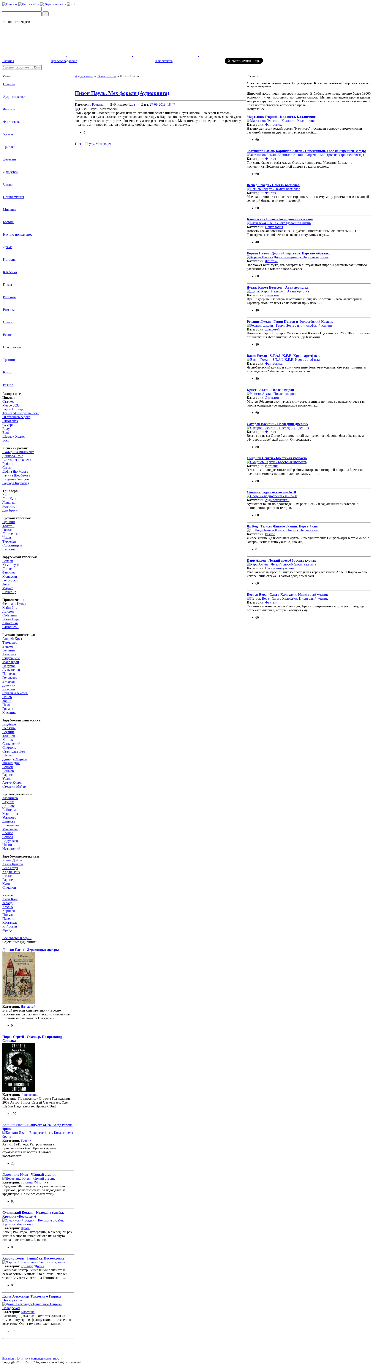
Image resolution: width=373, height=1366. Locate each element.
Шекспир (9, 592)
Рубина (7, 463)
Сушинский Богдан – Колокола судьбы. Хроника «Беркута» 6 (33, 1214)
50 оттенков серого (16, 417)
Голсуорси (10, 580)
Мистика (9, 209)
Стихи (8, 322)
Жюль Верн (11, 619)
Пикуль (7, 914)
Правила (8, 1358)
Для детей (10, 172)
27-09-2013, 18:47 (162, 104)
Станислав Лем (13, 751)
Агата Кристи (12, 864)
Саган (6, 467)
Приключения (13, 197)
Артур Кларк (12, 782)
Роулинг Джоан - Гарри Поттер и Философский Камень (290, 321)
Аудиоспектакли (15, 96)
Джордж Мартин (14, 759)
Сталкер (8, 401)
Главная (8, 61)
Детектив (10, 159)
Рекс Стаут (10, 868)
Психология (12, 347)
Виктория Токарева (16, 460)
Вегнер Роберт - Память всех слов (273, 185)
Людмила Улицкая (15, 479)
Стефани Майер (14, 786)
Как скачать (163, 61)
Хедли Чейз (11, 872)
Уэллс (6, 778)
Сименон (9, 887)
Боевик (8, 222)
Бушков (8, 646)
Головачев (9, 677)
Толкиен (8, 736)
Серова (7, 837)
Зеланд (7, 903)
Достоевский (12, 533)
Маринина (10, 813)
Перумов (9, 666)
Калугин (8, 689)
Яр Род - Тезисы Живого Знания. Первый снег (283, 526)
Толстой (8, 526)
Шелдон (8, 876)
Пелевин (8, 918)
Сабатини (9, 615)
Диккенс (8, 568)
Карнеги (8, 911)
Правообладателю (64, 61)
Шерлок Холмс (13, 436)
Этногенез (10, 421)
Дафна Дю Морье (15, 471)
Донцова (8, 806)
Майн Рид (9, 607)
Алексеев (9, 654)
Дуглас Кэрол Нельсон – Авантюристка (277, 287)
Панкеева (9, 673)
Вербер (7, 767)
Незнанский (11, 848)
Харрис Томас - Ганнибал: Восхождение (33, 1258)
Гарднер (8, 880)
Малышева (10, 829)
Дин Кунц (9, 498)
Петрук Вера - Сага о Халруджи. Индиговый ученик (287, 594)
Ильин (7, 845)
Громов (7, 708)
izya (132, 104)
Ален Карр (10, 899)
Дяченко (8, 685)
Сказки (8, 184)
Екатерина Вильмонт (18, 452)
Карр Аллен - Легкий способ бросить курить (281, 560)
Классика (10, 272)
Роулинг (8, 732)
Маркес (7, 588)
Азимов (8, 771)
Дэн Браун (10, 510)
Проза (7, 284)
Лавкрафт (9, 502)
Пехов (6, 705)
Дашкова (8, 821)
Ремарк (7, 561)
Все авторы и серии (17, 938)
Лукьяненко (11, 670)
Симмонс (9, 747)
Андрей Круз (12, 638)
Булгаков (9, 549)
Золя (5, 584)
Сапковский (11, 743)
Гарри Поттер (12, 409)
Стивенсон (10, 627)
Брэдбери (9, 724)
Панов (7, 697)
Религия (9, 335)
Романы (9, 309)
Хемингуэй (10, 565)
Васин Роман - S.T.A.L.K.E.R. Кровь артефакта (284, 355)
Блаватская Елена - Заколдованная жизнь (280, 219)
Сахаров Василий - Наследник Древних (277, 424)
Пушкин (8, 522)
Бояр (5, 440)
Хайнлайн (9, 740)
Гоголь (7, 530)
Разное (8, 385)
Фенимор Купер (14, 603)
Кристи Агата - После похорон (270, 390)
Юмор (7, 372)
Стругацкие (11, 658)
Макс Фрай (10, 662)
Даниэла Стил (12, 456)
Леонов (7, 833)
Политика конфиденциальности (39, 1358)
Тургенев (9, 541)
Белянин (8, 650)
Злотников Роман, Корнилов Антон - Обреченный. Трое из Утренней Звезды (306, 151)
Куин (6, 883)
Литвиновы (11, 825)
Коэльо (7, 907)
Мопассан (9, 576)
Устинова (9, 817)
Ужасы (8, 134)
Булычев (8, 681)
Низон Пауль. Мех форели (94, 144)
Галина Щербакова (16, 475)
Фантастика (12, 122)
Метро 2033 (11, 405)
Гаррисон (9, 775)
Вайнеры (9, 810)
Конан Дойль (12, 860)
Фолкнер (9, 572)
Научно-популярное (17, 234)
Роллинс (8, 506)
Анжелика (10, 623)
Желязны (9, 728)
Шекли (7, 755)
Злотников (10, 798)
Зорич (6, 701)
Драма (7, 247)
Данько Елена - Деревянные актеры (30, 949)
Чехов (6, 537)
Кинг (6, 495)
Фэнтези (9, 109)
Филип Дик (11, 763)
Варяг (6, 432)
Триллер (9, 147)
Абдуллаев (10, 841)
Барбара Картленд (15, 483)
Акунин (8, 802)
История (9, 259)
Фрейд (7, 930)
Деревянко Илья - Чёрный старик (28, 1174)
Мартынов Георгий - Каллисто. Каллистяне (281, 117)
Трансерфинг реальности (20, 413)
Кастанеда (9, 922)
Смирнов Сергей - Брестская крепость (277, 458)
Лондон (8, 611)
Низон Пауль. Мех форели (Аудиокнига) (122, 93)
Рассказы (9, 297)
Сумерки (9, 425)
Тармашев (9, 642)
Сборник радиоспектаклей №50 (271, 492)
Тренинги (10, 360)
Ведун (7, 428)
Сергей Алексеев (15, 693)
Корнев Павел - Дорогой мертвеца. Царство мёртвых (288, 253)
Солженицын (12, 545)
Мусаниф (9, 712)
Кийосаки (9, 926)
